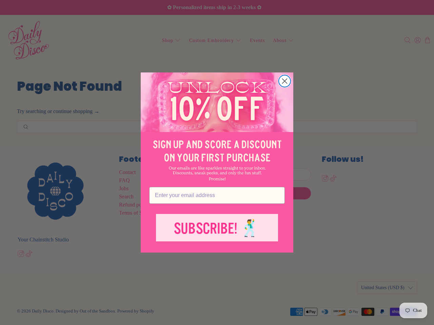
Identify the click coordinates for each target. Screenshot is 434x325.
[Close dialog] (285, 81)
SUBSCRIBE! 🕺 (217, 229)
